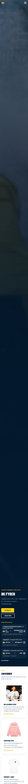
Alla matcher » (5, 660)
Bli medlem (8, 610)
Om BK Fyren (8, 615)
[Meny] (25, 2)
